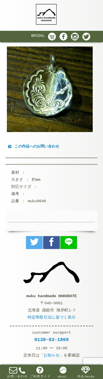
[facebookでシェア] (51, 242)
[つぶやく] (34, 242)
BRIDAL (38, 35)
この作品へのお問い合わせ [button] (37, 146)
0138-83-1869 (51, 339)
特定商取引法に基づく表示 (51, 317)
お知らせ (51, 355)
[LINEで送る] (68, 242)
